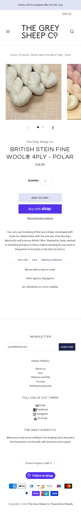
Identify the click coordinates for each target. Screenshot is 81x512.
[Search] (72, 31)
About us (40, 369)
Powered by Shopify (61, 504)
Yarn (40, 373)
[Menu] (8, 31)
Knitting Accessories (40, 386)
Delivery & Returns (51, 260)
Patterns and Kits (40, 377)
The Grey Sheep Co (38, 504)
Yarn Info (23, 260)
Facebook (42, 409)
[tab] (23, 260)
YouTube (42, 418)
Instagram (42, 414)
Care (34, 260)
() (67, 14)
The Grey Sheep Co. (40, 141)
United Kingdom (38, 463)
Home (13, 55)
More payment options (40, 218)
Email (42, 405)
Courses (40, 381)
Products (24, 55)
